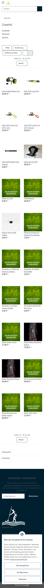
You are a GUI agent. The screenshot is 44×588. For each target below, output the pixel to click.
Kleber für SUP (7, 198)
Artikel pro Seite (11, 53)
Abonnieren (33, 496)
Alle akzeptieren (22, 565)
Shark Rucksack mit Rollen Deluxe (9, 414)
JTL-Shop (26, 585)
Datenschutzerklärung (12, 485)
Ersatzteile (6, 30)
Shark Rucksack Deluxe (10, 379)
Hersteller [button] (6, 458)
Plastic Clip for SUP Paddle (9, 234)
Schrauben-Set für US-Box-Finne (32, 307)
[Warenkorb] (40, 2)
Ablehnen (22, 579)
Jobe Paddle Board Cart (11, 91)
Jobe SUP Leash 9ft (31, 91)
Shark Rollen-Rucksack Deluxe (32, 343)
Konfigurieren (22, 572)
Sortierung (19, 48)
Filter (7, 48)
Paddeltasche (29, 198)
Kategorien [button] (6, 452)
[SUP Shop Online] (8, 2)
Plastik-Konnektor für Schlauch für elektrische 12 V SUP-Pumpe (33, 234)
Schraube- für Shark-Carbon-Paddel (9, 307)
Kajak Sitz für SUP (30, 162)
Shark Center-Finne (9, 342)
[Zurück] (4, 63)
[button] (36, 2)
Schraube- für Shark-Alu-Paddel (32, 270)
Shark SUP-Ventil (30, 413)
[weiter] (40, 63)
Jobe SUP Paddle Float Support (10, 163)
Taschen (5, 37)
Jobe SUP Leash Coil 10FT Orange (32, 126)
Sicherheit (5, 34)
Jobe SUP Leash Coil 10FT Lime (10, 126)
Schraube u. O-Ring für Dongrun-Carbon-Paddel (10, 270)
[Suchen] (39, 8)
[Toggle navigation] (3, 1)
